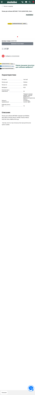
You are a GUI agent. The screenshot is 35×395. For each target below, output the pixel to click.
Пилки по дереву (8, 6)
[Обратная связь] (31, 388)
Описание (4, 392)
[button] (17, 36)
